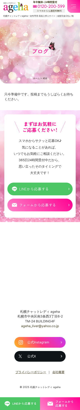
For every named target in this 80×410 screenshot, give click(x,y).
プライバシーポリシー (30, 372)
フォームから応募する (37, 204)
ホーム (36, 78)
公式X (31, 356)
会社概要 (58, 372)
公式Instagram (38, 342)
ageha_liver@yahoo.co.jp (40, 326)
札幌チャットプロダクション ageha (16, 7)
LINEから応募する (34, 188)
